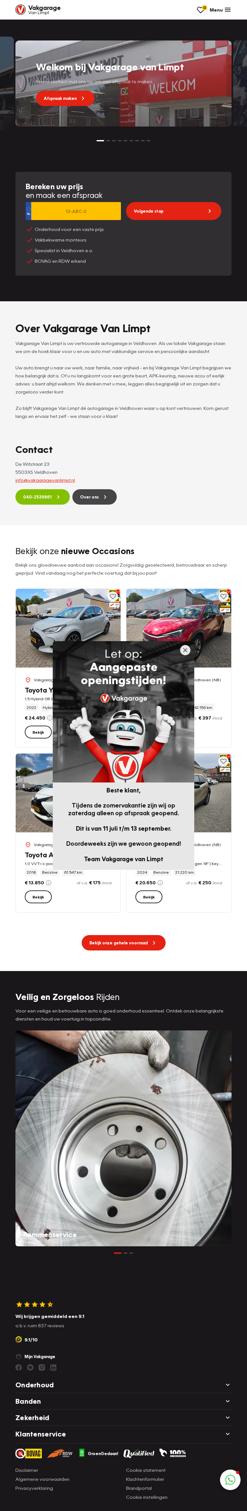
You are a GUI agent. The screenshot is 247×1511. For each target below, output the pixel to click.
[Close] (185, 650)
